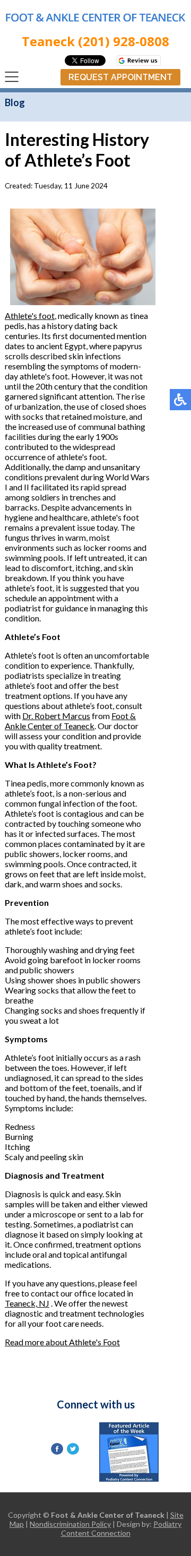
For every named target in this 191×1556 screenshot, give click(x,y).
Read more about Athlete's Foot (62, 1342)
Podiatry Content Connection (121, 1528)
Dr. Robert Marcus (56, 716)
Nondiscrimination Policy (70, 1523)
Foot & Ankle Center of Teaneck (70, 721)
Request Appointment (120, 77)
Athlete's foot (30, 315)
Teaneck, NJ (27, 1303)
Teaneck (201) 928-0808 (95, 41)
